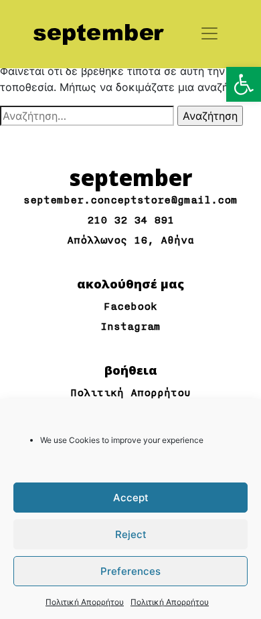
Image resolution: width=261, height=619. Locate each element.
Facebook (130, 307)
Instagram (130, 327)
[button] (243, 84)
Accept (131, 497)
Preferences (130, 571)
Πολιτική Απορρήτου (85, 602)
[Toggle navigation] (209, 33)
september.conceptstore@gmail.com (130, 200)
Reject (131, 534)
